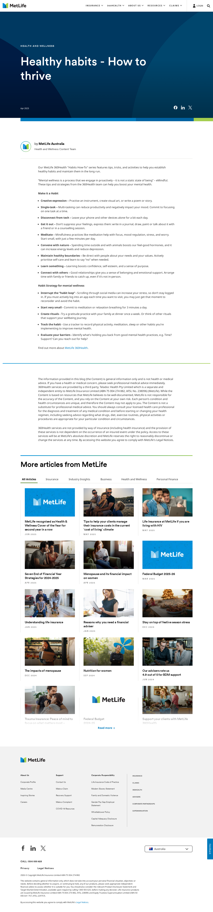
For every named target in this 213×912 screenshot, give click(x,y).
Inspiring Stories (27, 796)
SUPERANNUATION (140, 811)
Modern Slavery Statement (103, 789)
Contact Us (61, 782)
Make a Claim (62, 789)
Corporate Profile (28, 782)
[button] (94, 6)
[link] (175, 107)
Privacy (24, 868)
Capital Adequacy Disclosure (104, 819)
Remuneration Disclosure (102, 826)
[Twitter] (43, 849)
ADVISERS (136, 797)
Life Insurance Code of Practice (105, 782)
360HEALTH (137, 790)
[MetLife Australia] (32, 761)
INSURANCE (137, 776)
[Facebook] (23, 849)
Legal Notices (45, 868)
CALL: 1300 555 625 (31, 861)
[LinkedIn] (33, 849)
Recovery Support (64, 796)
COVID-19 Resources (65, 809)
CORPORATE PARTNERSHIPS (143, 804)
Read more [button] (105, 728)
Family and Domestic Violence (104, 796)
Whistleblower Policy (100, 812)
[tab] (29, 479)
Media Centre (26, 789)
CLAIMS (135, 783)
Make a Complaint (64, 802)
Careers (23, 802)
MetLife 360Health (76, 348)
